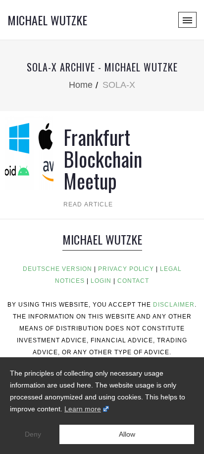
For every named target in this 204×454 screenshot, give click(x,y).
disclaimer (174, 304)
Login (101, 280)
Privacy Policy (126, 268)
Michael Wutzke (47, 19)
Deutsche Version (57, 268)
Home (81, 85)
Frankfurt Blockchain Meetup (102, 158)
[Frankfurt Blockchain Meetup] (29, 152)
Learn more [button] (82, 409)
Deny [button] (33, 434)
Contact (133, 280)
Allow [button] (127, 434)
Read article (88, 204)
